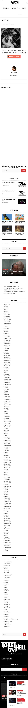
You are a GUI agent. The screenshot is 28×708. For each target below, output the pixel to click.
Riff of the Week (7, 607)
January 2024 (7, 357)
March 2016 (6, 516)
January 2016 (7, 520)
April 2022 (6, 392)
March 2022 (6, 394)
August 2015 (7, 528)
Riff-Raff (6, 611)
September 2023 (7, 363)
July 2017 (6, 489)
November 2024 (7, 340)
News (5, 592)
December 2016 (7, 501)
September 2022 (7, 384)
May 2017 (6, 493)
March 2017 (6, 496)
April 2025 (6, 331)
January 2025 (7, 336)
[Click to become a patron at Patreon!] (14, 56)
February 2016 (7, 518)
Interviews (6, 580)
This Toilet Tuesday (8, 621)
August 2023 (7, 365)
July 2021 (6, 408)
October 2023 (7, 362)
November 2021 (7, 401)
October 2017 (7, 484)
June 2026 (6, 307)
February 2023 (7, 375)
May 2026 (6, 309)
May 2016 (6, 513)
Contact (20, 14)
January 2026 (7, 316)
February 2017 (7, 498)
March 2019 (6, 455)
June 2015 (6, 532)
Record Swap (7, 602)
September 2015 (7, 527)
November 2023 (7, 360)
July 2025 (6, 326)
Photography (7, 599)
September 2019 (7, 445)
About (24, 8)
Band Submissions (8, 562)
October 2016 (7, 504)
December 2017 (7, 481)
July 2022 (6, 387)
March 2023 (6, 374)
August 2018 (7, 467)
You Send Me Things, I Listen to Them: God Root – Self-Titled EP (21, 686)
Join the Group (16, 8)
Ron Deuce (14, 73)
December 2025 (7, 318)
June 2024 (6, 348)
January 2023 (7, 377)
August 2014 (7, 549)
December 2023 (7, 358)
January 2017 (7, 499)
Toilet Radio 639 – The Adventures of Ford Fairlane (19, 234)
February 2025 (7, 335)
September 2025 (7, 323)
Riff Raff (6, 609)
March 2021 (6, 414)
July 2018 (6, 469)
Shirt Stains (6, 614)
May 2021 (6, 411)
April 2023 (6, 372)
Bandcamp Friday (7, 563)
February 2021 (7, 416)
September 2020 (7, 425)
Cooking (6, 568)
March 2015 (6, 537)
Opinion (5, 597)
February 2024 (7, 355)
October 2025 (7, 321)
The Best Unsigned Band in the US (11, 619)
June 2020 (6, 430)
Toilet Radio (20, 690)
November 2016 (7, 503)
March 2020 (6, 435)
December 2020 (7, 420)
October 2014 (7, 545)
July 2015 (6, 530)
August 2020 (7, 426)
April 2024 (6, 352)
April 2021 (6, 413)
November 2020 (7, 421)
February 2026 (7, 314)
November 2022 (7, 380)
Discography (6, 572)
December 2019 (7, 440)
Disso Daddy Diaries (8, 573)
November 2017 (7, 482)
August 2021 (7, 406)
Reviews (6, 606)
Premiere (6, 601)
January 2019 (7, 459)
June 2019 (6, 450)
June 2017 (6, 491)
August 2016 (7, 508)
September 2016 (7, 506)
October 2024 (7, 341)
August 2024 (7, 345)
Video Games (7, 626)
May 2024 (6, 350)
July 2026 (6, 306)
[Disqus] (14, 111)
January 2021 (7, 418)
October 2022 (7, 382)
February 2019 (7, 457)
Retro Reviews (7, 604)
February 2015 (7, 538)
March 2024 (6, 353)
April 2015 (6, 535)
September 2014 (7, 547)
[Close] (8, 678)
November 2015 (7, 523)
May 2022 (6, 391)
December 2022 (7, 379)
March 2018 (6, 476)
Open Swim (22, 699)
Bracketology (7, 565)
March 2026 (6, 313)
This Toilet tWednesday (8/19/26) (11, 289)
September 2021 (7, 404)
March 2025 (6, 333)
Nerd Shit (6, 589)
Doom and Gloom (7, 575)
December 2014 (7, 542)
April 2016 (6, 515)
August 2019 (7, 447)
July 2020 (6, 428)
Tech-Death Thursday (8, 618)
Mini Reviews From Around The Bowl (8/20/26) (14, 288)
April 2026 (6, 311)
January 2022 (7, 397)
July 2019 (6, 448)
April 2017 (6, 494)
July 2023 (6, 367)
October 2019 (7, 443)
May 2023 (6, 370)
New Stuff (19, 683)
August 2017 (7, 487)
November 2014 (7, 544)
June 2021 (6, 409)
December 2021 (7, 399)
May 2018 (6, 472)
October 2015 (7, 525)
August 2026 (7, 304)
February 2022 (7, 396)
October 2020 (7, 423)
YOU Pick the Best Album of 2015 (8, 182)
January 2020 (7, 438)
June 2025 (6, 328)
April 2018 (6, 474)
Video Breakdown (8, 624)
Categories (6, 8)
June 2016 (6, 511)
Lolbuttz (6, 585)
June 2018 (6, 470)
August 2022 (7, 386)
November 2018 (7, 462)
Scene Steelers (7, 612)
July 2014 (6, 550)
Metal (5, 587)
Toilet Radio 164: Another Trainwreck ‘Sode (21, 694)
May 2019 (6, 452)
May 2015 (6, 533)
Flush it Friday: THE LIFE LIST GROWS (11, 286)
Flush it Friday (7, 577)
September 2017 (7, 486)
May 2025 (6, 330)
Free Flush (6, 579)
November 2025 (7, 319)
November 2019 (7, 442)
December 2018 (7, 460)
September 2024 (7, 343)
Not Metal (5, 269)
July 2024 (6, 347)
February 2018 (7, 477)
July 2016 (6, 510)
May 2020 (6, 431)
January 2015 (7, 540)
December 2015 (7, 521)
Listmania (6, 582)
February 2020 (7, 437)
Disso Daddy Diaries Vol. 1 (9, 293)
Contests (6, 567)
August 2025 (7, 324)
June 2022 (6, 389)
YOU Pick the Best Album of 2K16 (8, 191)
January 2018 (7, 479)
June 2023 (6, 369)
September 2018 (7, 465)
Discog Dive (6, 570)
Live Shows (6, 584)
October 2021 (7, 403)
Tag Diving (6, 616)
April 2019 (6, 454)
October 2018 (7, 464)
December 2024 (7, 338)
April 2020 (6, 433)
